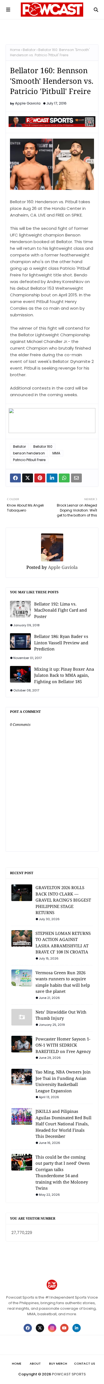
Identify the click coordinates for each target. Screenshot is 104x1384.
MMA (56, 453)
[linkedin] (76, 1328)
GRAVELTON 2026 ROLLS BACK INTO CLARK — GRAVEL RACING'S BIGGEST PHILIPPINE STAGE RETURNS (63, 900)
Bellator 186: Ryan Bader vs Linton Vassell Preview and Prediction (61, 643)
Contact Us (84, 1363)
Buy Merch (58, 1363)
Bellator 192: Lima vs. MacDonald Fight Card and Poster (60, 610)
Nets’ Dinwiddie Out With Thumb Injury (61, 1015)
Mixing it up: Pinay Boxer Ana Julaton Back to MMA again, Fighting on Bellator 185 (64, 675)
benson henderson (29, 453)
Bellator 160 (42, 446)
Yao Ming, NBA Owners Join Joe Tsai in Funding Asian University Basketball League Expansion (63, 1081)
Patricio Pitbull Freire (29, 459)
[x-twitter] (40, 1328)
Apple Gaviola (27, 103)
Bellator (29, 49)
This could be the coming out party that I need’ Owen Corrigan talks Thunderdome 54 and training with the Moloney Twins (62, 1172)
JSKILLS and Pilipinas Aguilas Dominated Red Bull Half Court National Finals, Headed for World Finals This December (63, 1123)
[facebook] (28, 1328)
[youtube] (64, 1328)
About (35, 1363)
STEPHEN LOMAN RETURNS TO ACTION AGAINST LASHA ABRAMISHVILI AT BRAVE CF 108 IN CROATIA (63, 942)
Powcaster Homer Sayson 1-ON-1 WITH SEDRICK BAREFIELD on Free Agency (63, 1045)
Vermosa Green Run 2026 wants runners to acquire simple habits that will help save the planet (62, 982)
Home (15, 49)
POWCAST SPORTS (69, 1374)
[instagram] (52, 1328)
